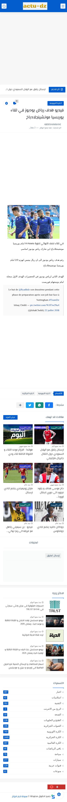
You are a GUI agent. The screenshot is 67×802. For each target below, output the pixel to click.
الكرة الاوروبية (56, 103)
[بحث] (4, 6)
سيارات (32, 759)
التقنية (32, 703)
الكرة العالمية (32, 742)
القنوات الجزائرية (32, 725)
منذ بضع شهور (24, 446)
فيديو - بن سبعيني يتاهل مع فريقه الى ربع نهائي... (19, 529)
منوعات (32, 771)
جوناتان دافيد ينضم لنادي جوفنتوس (50, 529)
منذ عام (27, 485)
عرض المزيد (10, 417)
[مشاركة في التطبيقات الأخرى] (20, 405)
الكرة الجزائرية (28, 393)
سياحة (32, 754)
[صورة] (55, 607)
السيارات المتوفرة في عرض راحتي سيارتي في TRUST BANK (24, 607)
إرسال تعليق (53, 556)
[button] (49, 405)
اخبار (32, 691)
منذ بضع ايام (56, 446)
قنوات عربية (32, 765)
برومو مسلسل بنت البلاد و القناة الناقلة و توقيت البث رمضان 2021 (24, 651)
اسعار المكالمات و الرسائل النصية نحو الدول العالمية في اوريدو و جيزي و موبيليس (23, 666)
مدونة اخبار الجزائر (19, 796)
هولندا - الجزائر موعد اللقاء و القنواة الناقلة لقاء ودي (18, 452)
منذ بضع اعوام (35, 602)
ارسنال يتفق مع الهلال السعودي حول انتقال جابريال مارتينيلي (52, 454)
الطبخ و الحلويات (32, 720)
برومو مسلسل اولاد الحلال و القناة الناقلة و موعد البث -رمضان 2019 (24, 622)
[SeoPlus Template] (53, 796)
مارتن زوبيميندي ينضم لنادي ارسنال (18, 491)
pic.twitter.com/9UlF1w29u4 (44, 305)
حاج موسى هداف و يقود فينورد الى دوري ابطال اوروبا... (51, 493)
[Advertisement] (33, 48)
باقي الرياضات (32, 748)
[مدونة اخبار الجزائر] (35, 6)
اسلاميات (32, 697)
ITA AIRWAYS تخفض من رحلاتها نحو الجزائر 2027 (25, 92)
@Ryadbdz (24, 290)
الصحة (32, 714)
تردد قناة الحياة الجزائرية (32, 635)
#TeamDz (54, 300)
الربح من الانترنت (33, 708)
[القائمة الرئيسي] (62, 6)
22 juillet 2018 (52, 310)
